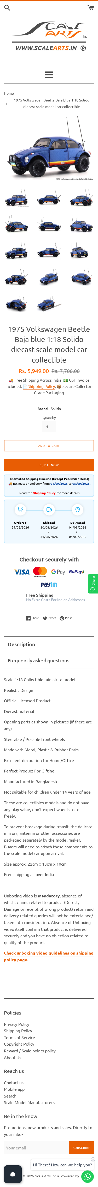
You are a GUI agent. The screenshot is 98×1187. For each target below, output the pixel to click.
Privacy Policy (16, 1024)
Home (9, 93)
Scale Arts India (47, 1176)
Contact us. (14, 1082)
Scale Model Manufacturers (29, 1102)
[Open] (13, 1174)
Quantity (49, 417)
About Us (12, 1057)
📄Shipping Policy (39, 386)
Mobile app (14, 1089)
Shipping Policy (18, 1030)
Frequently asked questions (38, 660)
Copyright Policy (19, 1043)
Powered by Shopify (76, 1176)
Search (10, 1095)
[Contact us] (87, 1176)
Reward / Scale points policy (30, 1050)
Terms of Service (19, 1037)
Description (21, 644)
